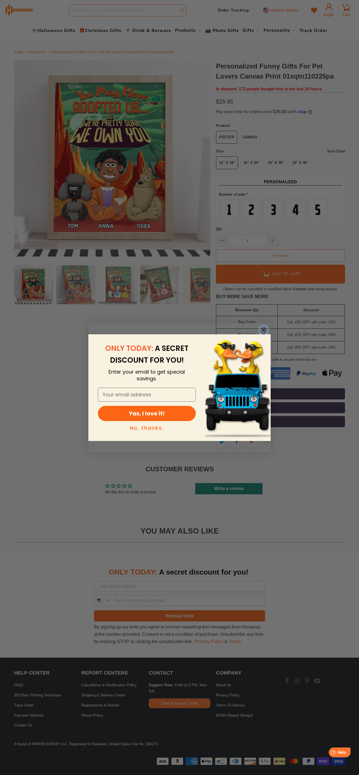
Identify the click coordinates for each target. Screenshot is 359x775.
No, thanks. (147, 427)
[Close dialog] (263, 330)
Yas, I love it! (147, 413)
